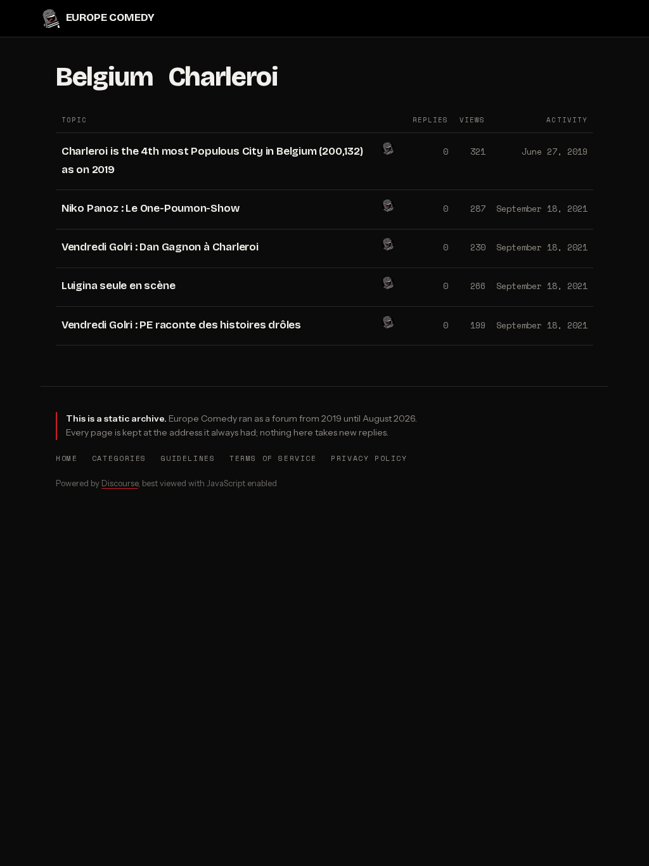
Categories (119, 458)
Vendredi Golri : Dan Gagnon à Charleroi (160, 247)
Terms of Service (273, 458)
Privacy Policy (369, 458)
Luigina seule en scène (118, 285)
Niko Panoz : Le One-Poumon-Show (150, 208)
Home (66, 458)
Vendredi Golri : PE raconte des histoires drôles (181, 325)
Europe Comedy (110, 18)
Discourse (119, 483)
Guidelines (187, 458)
